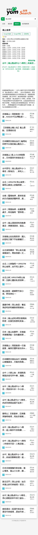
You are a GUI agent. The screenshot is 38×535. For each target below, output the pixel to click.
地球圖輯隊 (25, 24)
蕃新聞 (10, 24)
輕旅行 (17, 24)
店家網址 (26, 34)
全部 (3, 24)
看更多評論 (31, 60)
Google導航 (17, 34)
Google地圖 (7, 34)
